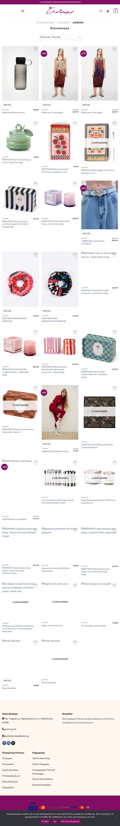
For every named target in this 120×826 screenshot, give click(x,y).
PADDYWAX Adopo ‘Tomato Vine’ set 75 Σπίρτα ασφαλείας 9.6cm (55, 170)
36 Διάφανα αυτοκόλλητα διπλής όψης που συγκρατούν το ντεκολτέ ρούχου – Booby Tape (18, 628)
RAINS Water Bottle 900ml (13, 113)
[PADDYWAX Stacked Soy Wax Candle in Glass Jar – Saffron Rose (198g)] (20, 346)
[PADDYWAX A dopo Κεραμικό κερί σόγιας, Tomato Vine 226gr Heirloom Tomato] (20, 545)
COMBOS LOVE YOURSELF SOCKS (55, 451)
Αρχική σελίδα (45, 22)
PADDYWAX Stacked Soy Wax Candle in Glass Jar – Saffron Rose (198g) (15, 372)
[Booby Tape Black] (20, 657)
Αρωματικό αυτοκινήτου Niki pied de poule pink (55, 569)
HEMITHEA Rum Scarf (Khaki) (14, 519)
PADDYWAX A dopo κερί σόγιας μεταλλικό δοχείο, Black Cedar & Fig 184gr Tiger (15, 224)
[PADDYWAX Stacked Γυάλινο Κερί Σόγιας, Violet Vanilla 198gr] (60, 198)
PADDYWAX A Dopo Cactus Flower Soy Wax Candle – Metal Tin (18, 430)
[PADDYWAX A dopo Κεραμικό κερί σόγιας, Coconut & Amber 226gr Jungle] (99, 545)
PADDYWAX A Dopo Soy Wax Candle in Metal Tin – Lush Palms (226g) (94, 374)
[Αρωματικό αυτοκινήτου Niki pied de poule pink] (60, 545)
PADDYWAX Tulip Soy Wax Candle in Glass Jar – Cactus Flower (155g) (95, 291)
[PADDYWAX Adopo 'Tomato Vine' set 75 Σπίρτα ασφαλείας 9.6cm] (60, 142)
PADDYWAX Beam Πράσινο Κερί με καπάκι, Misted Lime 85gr (16, 161)
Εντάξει (45, 821)
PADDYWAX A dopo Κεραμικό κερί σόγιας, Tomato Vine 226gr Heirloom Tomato (16, 570)
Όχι (54, 821)
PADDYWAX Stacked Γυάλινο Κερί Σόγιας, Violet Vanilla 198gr (56, 222)
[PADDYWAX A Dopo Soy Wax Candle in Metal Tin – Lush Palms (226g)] (99, 347)
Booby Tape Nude (49, 683)
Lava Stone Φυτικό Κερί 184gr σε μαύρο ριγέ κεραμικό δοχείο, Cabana (58, 501)
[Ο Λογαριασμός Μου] (107, 11)
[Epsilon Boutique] (60, 11)
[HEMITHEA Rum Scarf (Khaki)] (20, 486)
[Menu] (22, 10)
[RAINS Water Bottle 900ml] (20, 73)
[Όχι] (116, 819)
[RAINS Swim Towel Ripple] (60, 73)
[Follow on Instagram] (9, 743)
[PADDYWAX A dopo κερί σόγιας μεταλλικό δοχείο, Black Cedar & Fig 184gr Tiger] (20, 198)
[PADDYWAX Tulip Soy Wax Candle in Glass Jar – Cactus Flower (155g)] (99, 268)
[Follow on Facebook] (4, 743)
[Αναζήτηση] (101, 11)
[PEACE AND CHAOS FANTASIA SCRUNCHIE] (20, 279)
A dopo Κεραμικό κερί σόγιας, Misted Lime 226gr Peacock (98, 501)
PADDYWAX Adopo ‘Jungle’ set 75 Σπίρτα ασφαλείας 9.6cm (97, 171)
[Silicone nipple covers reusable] (99, 601)
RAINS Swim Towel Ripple (52, 113)
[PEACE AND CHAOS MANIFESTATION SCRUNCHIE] (60, 279)
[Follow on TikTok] (13, 743)
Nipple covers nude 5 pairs (52, 625)
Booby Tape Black (9, 688)
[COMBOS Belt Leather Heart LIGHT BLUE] (99, 205)
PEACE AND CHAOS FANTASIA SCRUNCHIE (14, 319)
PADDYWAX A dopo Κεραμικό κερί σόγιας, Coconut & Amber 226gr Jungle (95, 571)
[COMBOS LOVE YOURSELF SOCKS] (60, 412)
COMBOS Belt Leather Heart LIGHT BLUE (92, 242)
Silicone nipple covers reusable (93, 626)
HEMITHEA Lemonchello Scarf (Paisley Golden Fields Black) (97, 446)
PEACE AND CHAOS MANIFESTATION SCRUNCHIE (54, 319)
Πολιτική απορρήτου (70, 821)
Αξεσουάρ (63, 22)
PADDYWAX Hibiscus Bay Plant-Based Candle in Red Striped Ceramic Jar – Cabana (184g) (55, 369)
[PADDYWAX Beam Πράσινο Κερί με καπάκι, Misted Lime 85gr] (20, 137)
